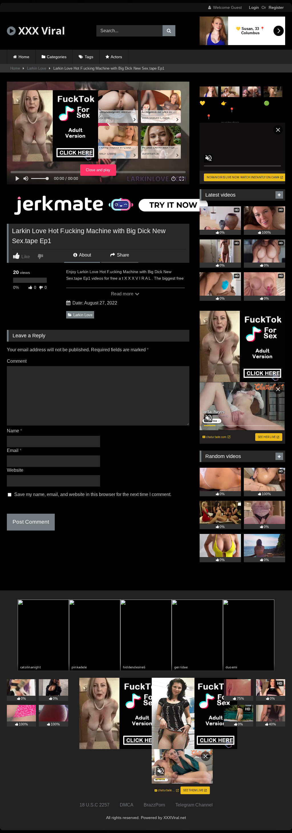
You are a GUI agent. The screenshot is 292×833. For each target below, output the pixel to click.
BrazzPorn (154, 804)
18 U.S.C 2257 (95, 804)
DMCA (126, 804)
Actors (116, 57)
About (84, 255)
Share (122, 255)
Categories (56, 57)
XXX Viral (40, 31)
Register (276, 7)
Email (14, 450)
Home (24, 57)
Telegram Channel (194, 804)
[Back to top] (274, 816)
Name (14, 430)
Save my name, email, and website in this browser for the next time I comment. (92, 494)
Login (254, 7)
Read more (122, 293)
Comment (17, 361)
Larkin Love (36, 68)
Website (15, 470)
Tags (89, 57)
